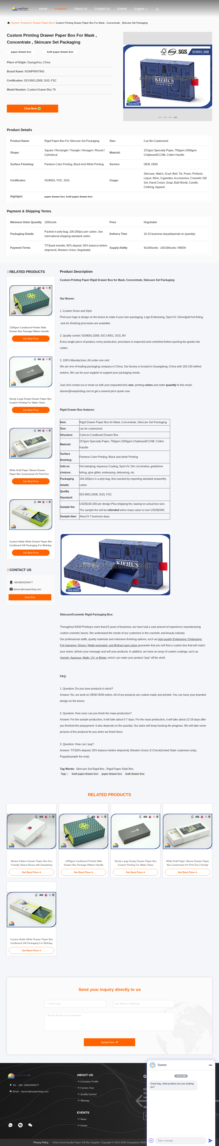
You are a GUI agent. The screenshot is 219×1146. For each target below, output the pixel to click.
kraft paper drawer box (85, 773)
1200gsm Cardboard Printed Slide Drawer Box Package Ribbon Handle (83, 863)
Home (43, 8)
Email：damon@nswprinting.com (30, 1091)
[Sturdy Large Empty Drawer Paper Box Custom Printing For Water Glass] (135, 831)
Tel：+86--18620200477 (25, 1085)
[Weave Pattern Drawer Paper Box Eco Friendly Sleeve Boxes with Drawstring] (31, 831)
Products (61, 8)
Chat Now (30, 108)
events (122, 8)
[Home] (20, 8)
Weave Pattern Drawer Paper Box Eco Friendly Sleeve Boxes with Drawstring (31, 863)
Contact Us (102, 8)
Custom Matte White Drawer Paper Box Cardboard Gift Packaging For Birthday (31, 941)
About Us (80, 8)
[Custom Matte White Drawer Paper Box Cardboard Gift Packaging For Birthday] (31, 909)
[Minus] (210, 1065)
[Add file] (151, 1140)
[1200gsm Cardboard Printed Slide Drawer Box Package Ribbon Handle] (83, 831)
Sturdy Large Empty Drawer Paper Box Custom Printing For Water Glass (135, 863)
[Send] (210, 1140)
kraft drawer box (134, 773)
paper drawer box (112, 773)
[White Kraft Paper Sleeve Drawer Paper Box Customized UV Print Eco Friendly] (187, 831)
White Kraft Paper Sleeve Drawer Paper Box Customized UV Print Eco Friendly (29, 474)
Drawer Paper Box (43, 22)
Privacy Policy (41, 1142)
